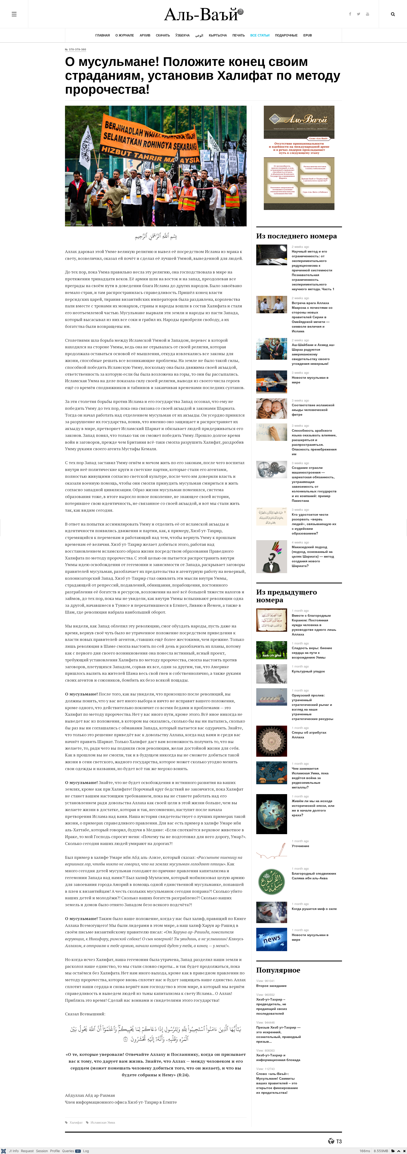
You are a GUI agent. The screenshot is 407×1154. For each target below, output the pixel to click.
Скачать (163, 35)
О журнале (124, 35)
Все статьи (259, 35)
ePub (307, 35)
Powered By (335, 1141)
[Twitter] (358, 13)
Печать (238, 35)
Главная (102, 35)
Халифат (76, 1122)
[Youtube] (367, 13)
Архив (145, 35)
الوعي (199, 35)
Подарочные (286, 35)
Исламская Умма (102, 1122)
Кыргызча (218, 35)
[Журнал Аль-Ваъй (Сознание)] (203, 14)
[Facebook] (350, 13)
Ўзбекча (182, 35)
